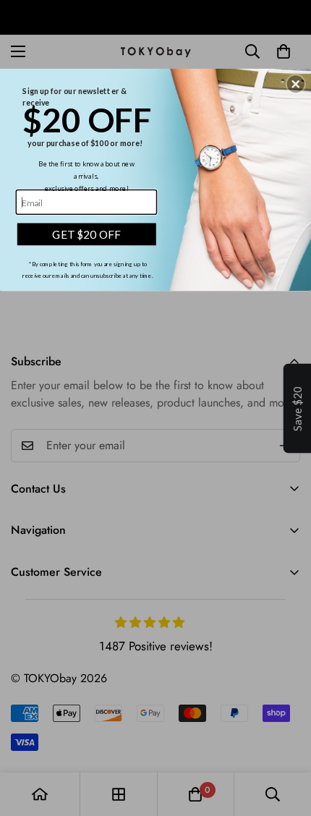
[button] (295, 84)
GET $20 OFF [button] (86, 233)
